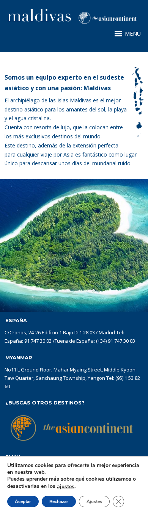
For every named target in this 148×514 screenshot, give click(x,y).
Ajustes (94, 501)
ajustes (65, 486)
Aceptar (23, 501)
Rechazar (58, 501)
